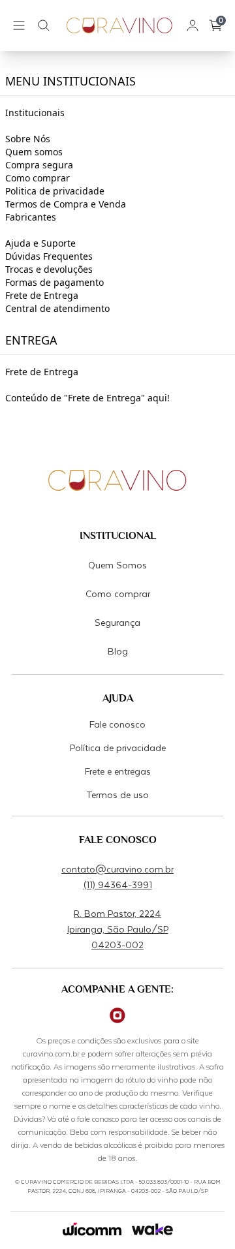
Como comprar (37, 178)
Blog (118, 650)
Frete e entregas (118, 771)
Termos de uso (117, 794)
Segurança (117, 622)
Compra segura (39, 165)
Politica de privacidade (54, 191)
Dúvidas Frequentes (49, 256)
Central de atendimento (57, 308)
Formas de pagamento (54, 282)
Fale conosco (117, 724)
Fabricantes (30, 217)
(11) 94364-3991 (118, 884)
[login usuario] (192, 25)
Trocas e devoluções (49, 269)
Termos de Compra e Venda (65, 204)
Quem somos (34, 152)
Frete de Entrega (41, 295)
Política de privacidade (118, 747)
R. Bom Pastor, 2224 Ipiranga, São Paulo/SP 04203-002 (117, 929)
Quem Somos (117, 564)
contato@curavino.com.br (117, 868)
